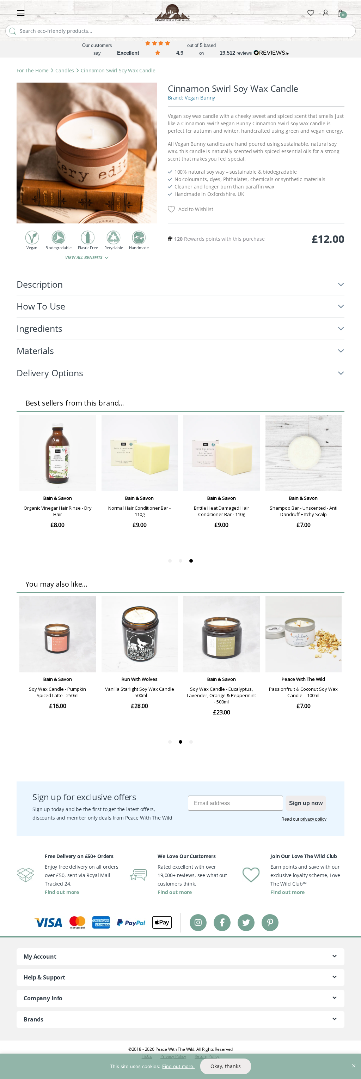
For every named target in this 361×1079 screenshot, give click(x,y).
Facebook (222, 922)
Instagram (198, 922)
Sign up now (306, 803)
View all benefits (84, 257)
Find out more (62, 892)
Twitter (246, 922)
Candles (64, 70)
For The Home (33, 70)
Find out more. (178, 1066)
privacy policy (313, 819)
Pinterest (270, 922)
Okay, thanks (225, 1066)
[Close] (353, 1059)
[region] (180, 1066)
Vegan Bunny (200, 97)
